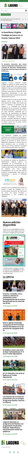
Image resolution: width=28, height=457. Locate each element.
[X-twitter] (18, 452)
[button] (26, 10)
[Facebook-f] (10, 452)
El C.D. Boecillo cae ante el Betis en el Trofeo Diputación (13, 375)
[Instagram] (14, 452)
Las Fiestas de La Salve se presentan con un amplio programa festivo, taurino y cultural (13, 400)
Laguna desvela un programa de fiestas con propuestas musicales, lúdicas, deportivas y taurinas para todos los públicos (13, 427)
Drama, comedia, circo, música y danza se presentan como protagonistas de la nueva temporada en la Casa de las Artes (14, 298)
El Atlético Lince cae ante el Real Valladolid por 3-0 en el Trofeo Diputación (13, 352)
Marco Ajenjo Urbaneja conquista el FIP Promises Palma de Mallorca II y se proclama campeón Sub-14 (13, 327)
